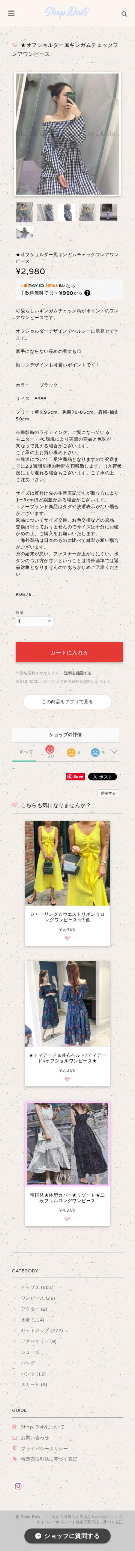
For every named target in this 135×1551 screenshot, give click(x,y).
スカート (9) (34, 1384)
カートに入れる (69, 652)
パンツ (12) (33, 1374)
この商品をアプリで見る (67, 701)
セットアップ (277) (42, 1330)
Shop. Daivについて (42, 1427)
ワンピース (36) (38, 1298)
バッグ (28, 1363)
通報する (108, 793)
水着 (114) (32, 1320)
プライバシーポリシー (44, 1448)
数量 (20, 612)
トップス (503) (37, 1287)
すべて (26, 752)
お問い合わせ (35, 1437)
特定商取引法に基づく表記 (49, 1459)
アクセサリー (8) (39, 1341)
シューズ (30, 1352)
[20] (50, 747)
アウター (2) (34, 1309)
